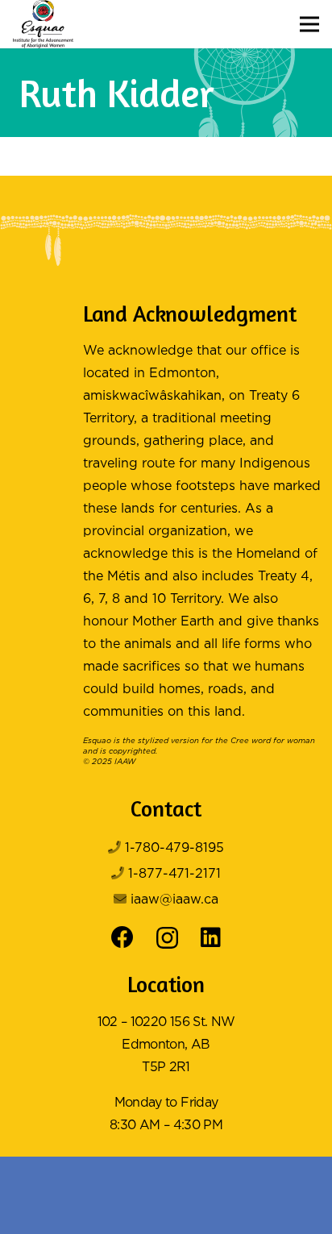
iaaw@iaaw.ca (174, 900)
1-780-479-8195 (174, 848)
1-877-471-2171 (174, 874)
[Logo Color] (43, 24)
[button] (309, 24)
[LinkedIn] (211, 937)
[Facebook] (122, 937)
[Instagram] (167, 938)
